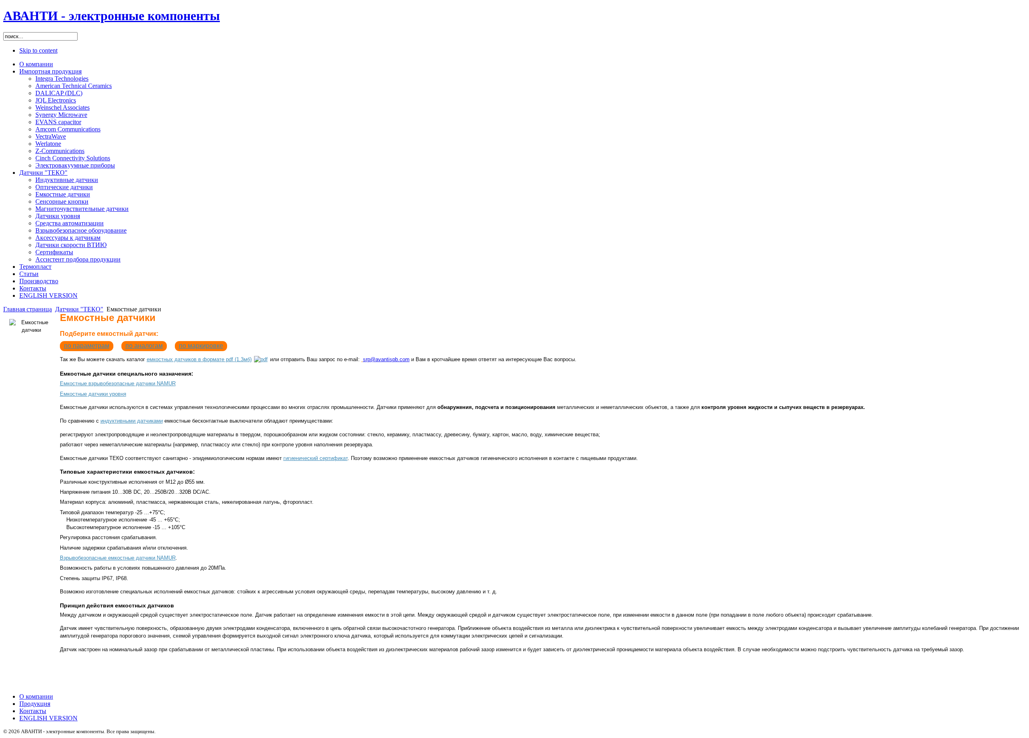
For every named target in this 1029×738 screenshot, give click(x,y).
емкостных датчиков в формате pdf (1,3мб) (199, 359)
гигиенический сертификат (315, 458)
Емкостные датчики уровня (93, 394)
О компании (36, 696)
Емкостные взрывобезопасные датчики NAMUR (118, 383)
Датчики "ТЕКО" (79, 309)
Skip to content (38, 50)
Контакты (32, 710)
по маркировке (201, 345)
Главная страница (27, 309)
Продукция (34, 703)
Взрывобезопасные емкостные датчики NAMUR (118, 558)
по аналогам (144, 345)
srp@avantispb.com (386, 359)
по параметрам (86, 345)
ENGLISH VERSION (48, 718)
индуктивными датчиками (131, 421)
